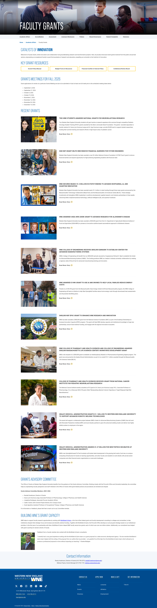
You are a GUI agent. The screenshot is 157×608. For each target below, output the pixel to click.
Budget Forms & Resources (63, 69)
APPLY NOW (99, 577)
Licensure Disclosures (67, 37)
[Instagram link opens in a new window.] (26, 585)
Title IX (126, 585)
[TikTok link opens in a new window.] (45, 585)
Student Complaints (112, 37)
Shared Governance (95, 37)
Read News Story (64, 134)
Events (79, 589)
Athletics (103, 589)
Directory (80, 594)
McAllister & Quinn (66, 520)
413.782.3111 (31, 594)
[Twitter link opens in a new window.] (16, 585)
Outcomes (126, 37)
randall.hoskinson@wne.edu (93, 560)
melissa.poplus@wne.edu (92, 563)
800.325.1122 (20, 594)
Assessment (52, 37)
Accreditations (39, 37)
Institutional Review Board (121, 69)
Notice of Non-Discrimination (42, 605)
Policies (82, 37)
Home (21, 42)
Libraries (103, 585)
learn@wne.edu (21, 597)
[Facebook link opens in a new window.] (21, 585)
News (79, 585)
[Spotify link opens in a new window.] (36, 585)
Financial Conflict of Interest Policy (93, 69)
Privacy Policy (27, 605)
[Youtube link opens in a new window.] (41, 585)
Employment (105, 594)
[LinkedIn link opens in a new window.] (31, 585)
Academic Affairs (25, 37)
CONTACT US (83, 577)
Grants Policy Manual (34, 69)
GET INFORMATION (134, 577)
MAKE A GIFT (115, 577)
